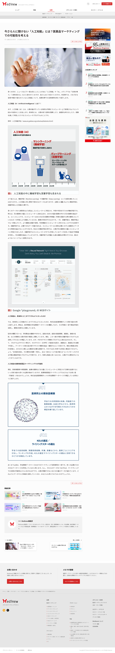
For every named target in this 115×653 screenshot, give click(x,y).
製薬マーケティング (47, 13)
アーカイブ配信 (96, 617)
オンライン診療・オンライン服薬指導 (56, 17)
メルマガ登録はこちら (71, 581)
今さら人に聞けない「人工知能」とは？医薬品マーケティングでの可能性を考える (38, 591)
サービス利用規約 (20, 650)
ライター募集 (96, 624)
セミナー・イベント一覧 (99, 612)
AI (72, 17)
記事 (51, 10)
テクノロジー (58, 13)
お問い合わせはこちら (15, 581)
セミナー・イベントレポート (100, 614)
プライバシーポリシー (8, 650)
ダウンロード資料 (71, 10)
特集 (34, 10)
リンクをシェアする (77, 41)
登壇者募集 (95, 626)
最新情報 (44, 17)
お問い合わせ (95, 3)
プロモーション (69, 13)
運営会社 (30, 650)
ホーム (4, 591)
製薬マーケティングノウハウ (100, 602)
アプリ (68, 17)
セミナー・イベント (97, 10)
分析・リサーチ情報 (97, 605)
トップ (17, 10)
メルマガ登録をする (106, 3)
